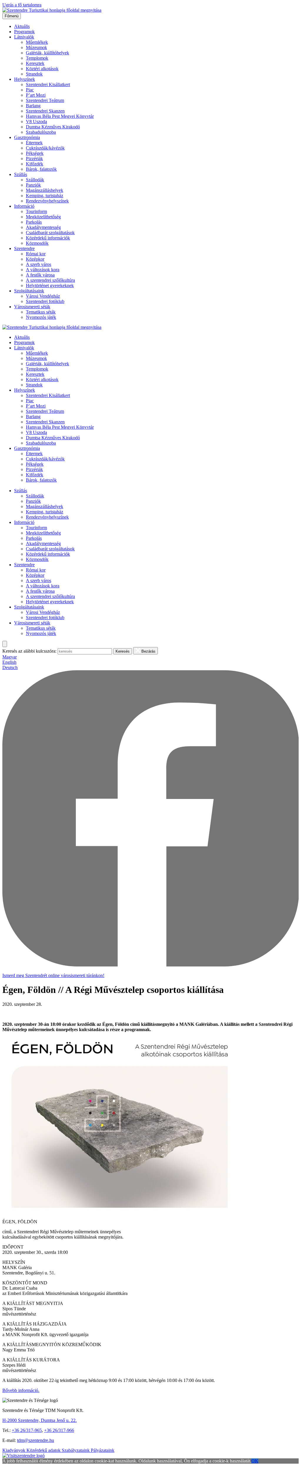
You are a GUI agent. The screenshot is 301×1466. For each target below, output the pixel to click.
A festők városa (40, 274)
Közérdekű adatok (44, 1450)
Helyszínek (24, 79)
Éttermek (34, 142)
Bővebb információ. (20, 1390)
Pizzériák (34, 158)
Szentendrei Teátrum (45, 100)
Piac (30, 89)
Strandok (34, 73)
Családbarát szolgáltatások (50, 232)
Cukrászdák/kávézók (45, 147)
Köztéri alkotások (42, 68)
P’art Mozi (36, 95)
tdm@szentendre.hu (35, 1440)
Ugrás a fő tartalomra (21, 4)
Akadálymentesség (43, 227)
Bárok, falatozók (41, 169)
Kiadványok (14, 1450)
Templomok (37, 58)
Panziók (33, 184)
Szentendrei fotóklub (45, 301)
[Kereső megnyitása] (4, 644)
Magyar (9, 656)
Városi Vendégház (43, 296)
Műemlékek (37, 42)
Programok (24, 31)
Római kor (36, 253)
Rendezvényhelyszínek (47, 200)
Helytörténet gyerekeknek (50, 285)
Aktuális (22, 26)
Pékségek (35, 153)
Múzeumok (36, 47)
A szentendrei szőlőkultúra (50, 280)
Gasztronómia (27, 137)
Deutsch (10, 667)
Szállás (20, 174)
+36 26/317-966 (59, 1430)
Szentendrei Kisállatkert (48, 84)
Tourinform (36, 211)
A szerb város (38, 264)
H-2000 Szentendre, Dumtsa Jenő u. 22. (39, 1420)
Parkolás (34, 222)
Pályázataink (102, 1450)
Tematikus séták (41, 311)
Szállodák (35, 179)
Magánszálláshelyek (44, 190)
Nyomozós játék (41, 317)
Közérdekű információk (48, 237)
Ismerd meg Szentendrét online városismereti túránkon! (53, 975)
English (9, 662)
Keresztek (35, 63)
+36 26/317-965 (27, 1430)
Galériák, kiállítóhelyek (47, 52)
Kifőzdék (34, 163)
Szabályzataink (76, 1450)
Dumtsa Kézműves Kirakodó (53, 126)
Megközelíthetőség (43, 216)
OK (254, 1460)
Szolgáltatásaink (29, 290)
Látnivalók (24, 36)
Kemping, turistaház (44, 195)
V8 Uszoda (36, 121)
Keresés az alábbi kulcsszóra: (29, 651)
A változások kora (42, 269)
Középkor (35, 259)
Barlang (33, 105)
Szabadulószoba (41, 132)
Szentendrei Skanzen (45, 110)
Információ (24, 206)
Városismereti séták (32, 306)
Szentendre (24, 248)
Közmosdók (37, 243)
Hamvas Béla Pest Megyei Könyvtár (60, 116)
